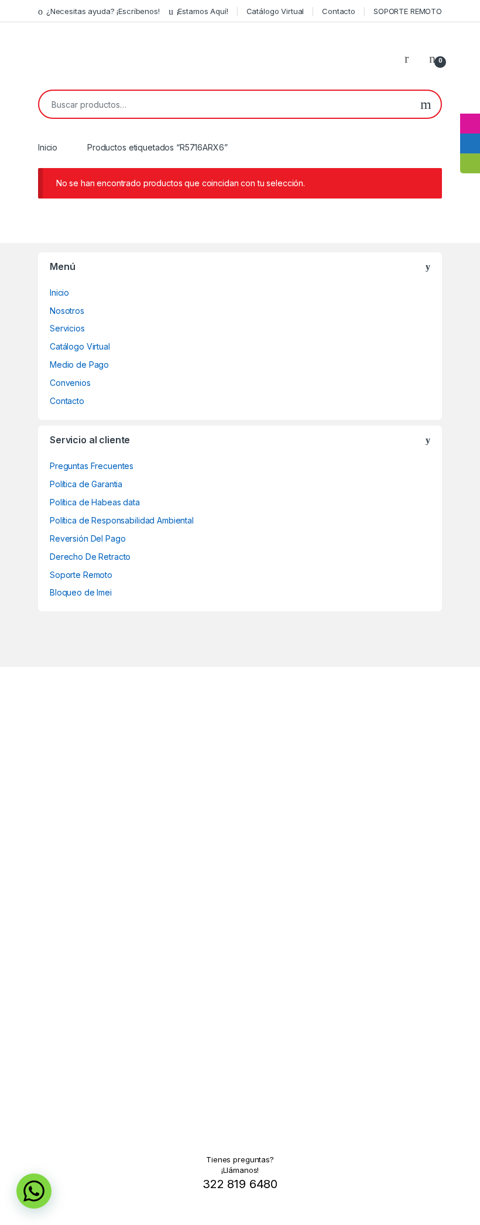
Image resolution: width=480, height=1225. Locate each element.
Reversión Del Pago (87, 538)
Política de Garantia (86, 484)
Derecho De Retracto (90, 557)
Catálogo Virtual (275, 11)
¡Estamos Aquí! (202, 11)
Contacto (338, 11)
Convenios (70, 383)
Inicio (47, 147)
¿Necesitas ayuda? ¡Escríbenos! (103, 11)
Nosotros (67, 311)
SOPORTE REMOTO (407, 11)
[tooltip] (470, 104)
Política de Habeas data (95, 502)
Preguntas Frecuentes (91, 466)
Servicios (67, 328)
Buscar (426, 104)
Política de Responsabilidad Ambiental (122, 520)
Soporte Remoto (81, 575)
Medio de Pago (79, 364)
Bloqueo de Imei (81, 592)
